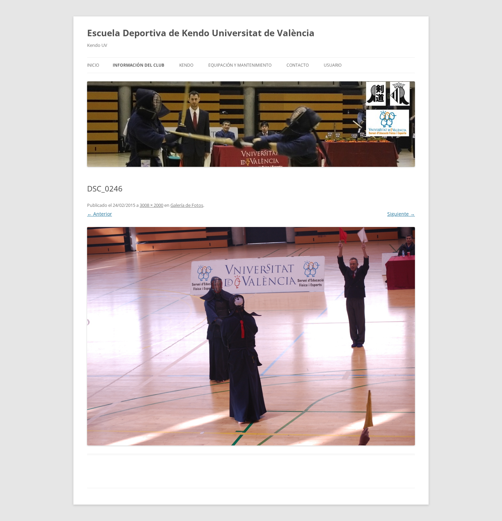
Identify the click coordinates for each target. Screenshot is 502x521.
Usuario (332, 65)
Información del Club (138, 65)
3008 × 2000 (151, 205)
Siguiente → (401, 214)
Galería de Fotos (186, 205)
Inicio (93, 65)
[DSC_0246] (251, 336)
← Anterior (99, 214)
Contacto (298, 65)
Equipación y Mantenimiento (239, 65)
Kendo (186, 65)
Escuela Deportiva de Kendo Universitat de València (201, 33)
